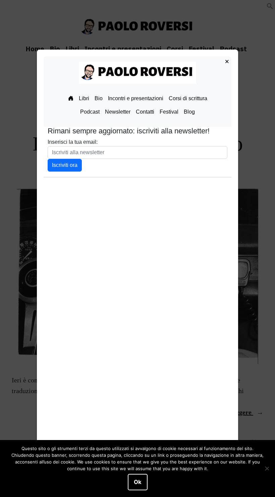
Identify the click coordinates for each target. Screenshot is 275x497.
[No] (266, 468)
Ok (138, 482)
